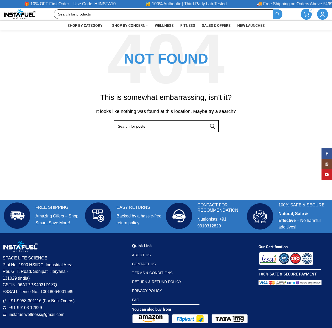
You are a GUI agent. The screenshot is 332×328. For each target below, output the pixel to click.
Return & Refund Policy (156, 282)
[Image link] (286, 258)
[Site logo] (19, 14)
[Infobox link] (43, 215)
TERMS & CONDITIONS (152, 273)
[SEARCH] (277, 14)
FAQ (135, 300)
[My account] (322, 14)
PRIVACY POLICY (147, 291)
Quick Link (142, 245)
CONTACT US (144, 264)
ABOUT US (141, 255)
